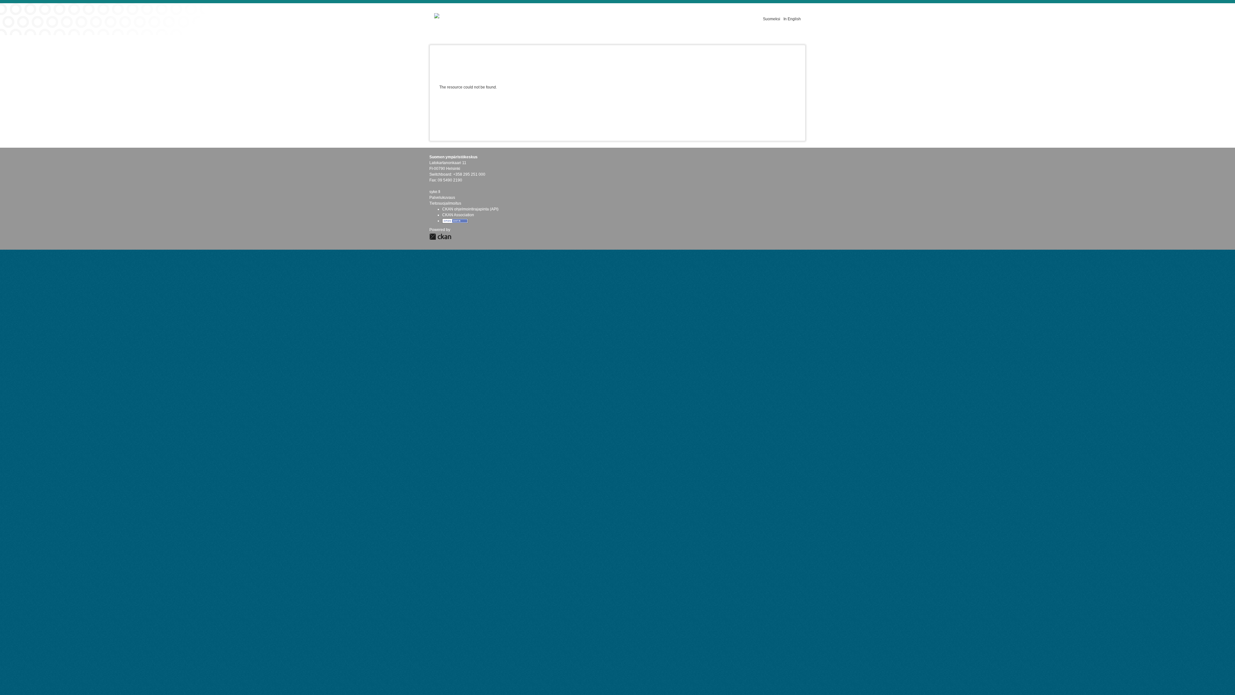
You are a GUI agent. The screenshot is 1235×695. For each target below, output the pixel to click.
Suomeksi (771, 19)
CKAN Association (458, 215)
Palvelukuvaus (442, 197)
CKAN (440, 236)
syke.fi (434, 192)
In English (792, 19)
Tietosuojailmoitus (445, 203)
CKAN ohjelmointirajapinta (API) (470, 209)
